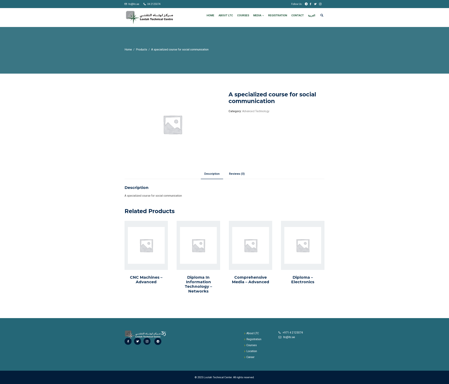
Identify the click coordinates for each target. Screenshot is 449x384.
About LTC (226, 15)
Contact (297, 15)
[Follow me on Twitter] (315, 4)
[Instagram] (146, 341)
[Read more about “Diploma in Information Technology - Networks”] (194, 256)
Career (250, 357)
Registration (277, 15)
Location (251, 351)
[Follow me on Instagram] (320, 4)
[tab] (212, 174)
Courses (243, 15)
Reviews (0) (237, 173)
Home (210, 15)
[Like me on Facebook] (310, 4)
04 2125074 (153, 4)
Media (257, 15)
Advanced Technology (255, 111)
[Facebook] (128, 341)
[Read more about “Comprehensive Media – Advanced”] (246, 253)
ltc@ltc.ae (133, 4)
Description (212, 173)
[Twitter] (137, 341)
